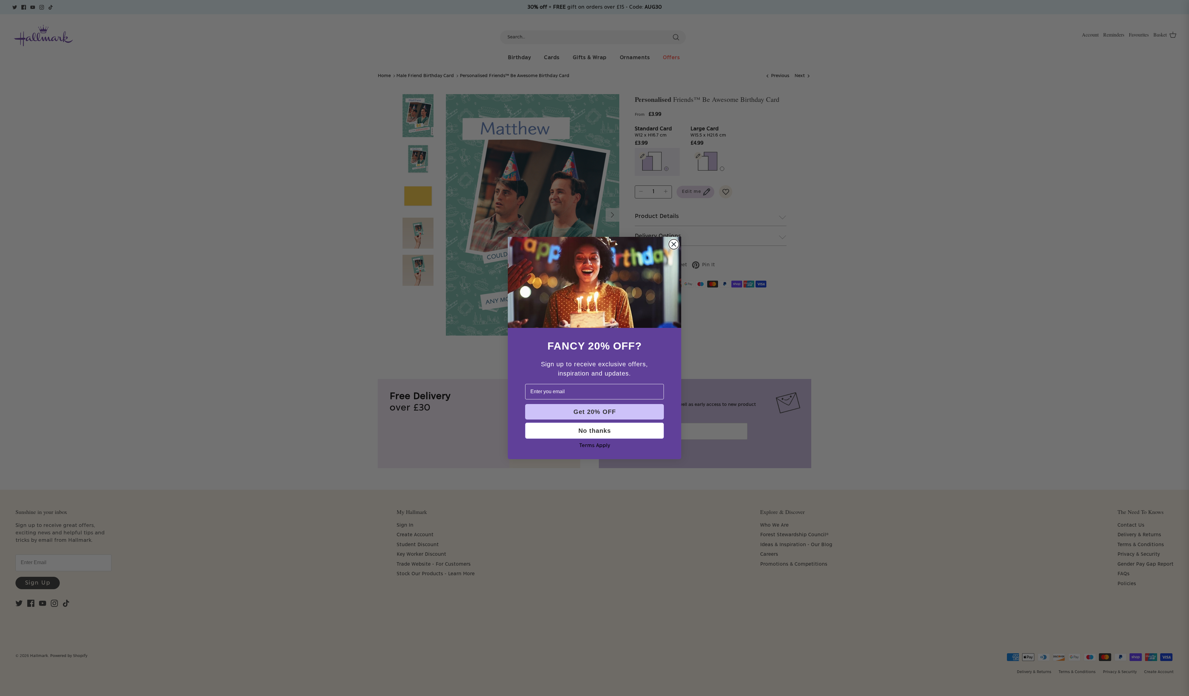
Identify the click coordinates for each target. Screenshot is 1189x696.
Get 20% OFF (594, 411)
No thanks (594, 430)
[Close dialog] (674, 244)
